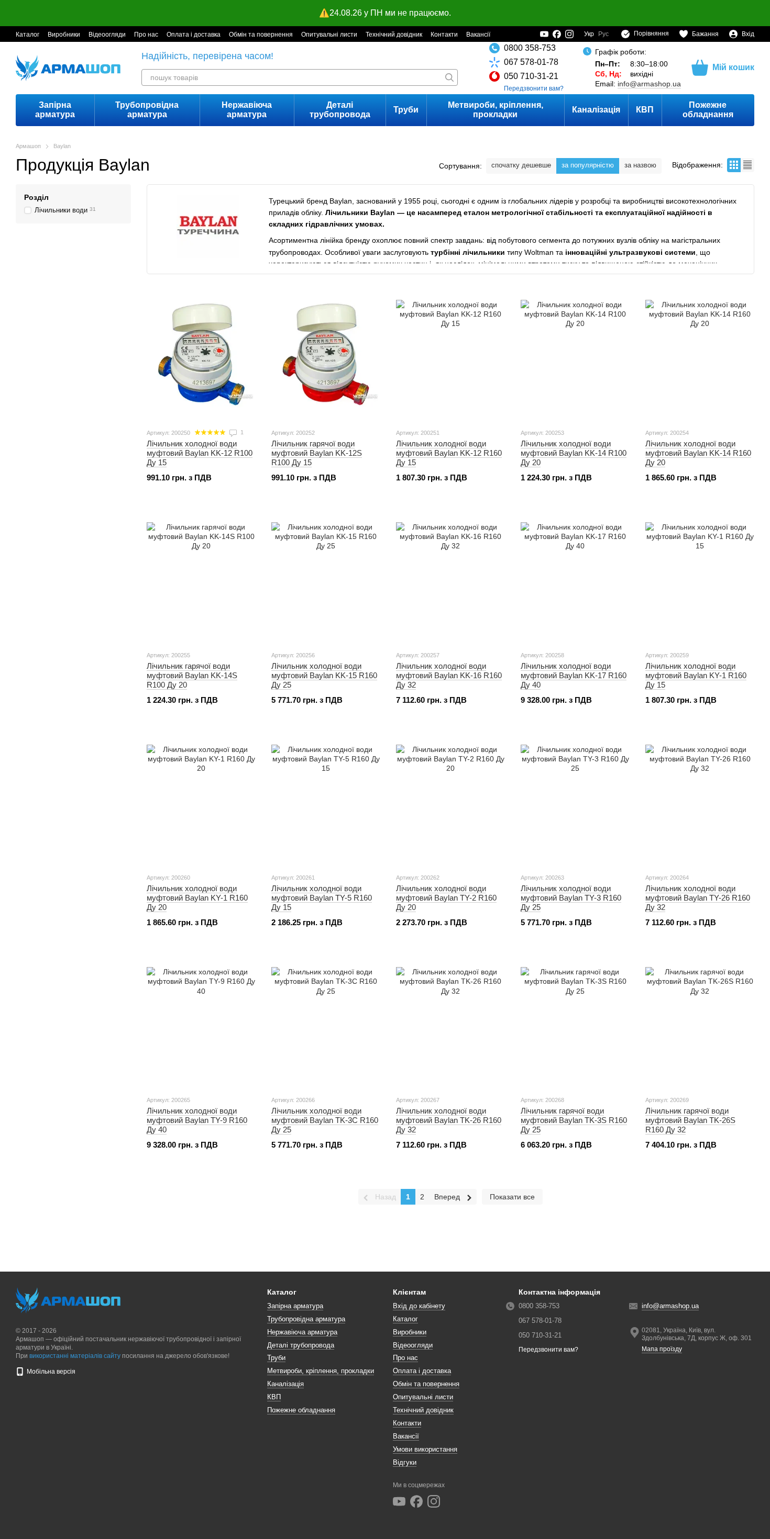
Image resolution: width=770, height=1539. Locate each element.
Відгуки (404, 1462)
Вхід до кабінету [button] (419, 1306)
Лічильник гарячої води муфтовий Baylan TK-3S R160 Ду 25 (574, 1120)
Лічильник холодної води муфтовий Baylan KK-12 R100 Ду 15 (199, 453)
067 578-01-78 (531, 62)
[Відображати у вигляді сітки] (734, 165)
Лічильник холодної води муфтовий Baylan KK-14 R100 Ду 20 (573, 453)
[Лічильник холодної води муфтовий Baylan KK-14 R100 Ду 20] (575, 354)
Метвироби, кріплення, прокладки (495, 109)
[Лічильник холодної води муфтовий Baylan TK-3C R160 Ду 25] (325, 1021)
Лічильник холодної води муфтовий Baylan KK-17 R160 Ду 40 (573, 675)
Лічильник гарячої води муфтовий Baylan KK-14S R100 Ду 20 (192, 675)
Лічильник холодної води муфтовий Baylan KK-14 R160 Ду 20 (698, 453)
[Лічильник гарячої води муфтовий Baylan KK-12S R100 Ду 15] (325, 354)
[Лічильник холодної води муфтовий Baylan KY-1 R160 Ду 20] (201, 799)
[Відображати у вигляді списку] (747, 165)
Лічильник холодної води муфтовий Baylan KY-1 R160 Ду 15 (695, 675)
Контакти (444, 34)
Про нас (146, 34)
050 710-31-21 (531, 76)
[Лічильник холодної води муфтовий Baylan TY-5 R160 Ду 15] (325, 799)
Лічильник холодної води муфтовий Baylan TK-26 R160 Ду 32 (448, 1120)
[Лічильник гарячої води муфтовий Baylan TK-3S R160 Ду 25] (575, 1021)
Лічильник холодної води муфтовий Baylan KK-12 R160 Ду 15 (449, 453)
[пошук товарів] (449, 77)
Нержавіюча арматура (247, 109)
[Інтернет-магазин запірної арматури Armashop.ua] (68, 1300)
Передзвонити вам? (534, 88)
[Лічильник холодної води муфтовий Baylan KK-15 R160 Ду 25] (325, 576)
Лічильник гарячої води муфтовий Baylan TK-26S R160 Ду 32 (690, 1120)
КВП (645, 109)
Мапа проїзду (662, 1349)
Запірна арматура (55, 109)
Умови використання (425, 1449)
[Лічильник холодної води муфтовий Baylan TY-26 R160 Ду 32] (699, 799)
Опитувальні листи (329, 34)
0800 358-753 (530, 47)
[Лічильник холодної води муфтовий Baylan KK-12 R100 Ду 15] (201, 354)
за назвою (640, 165)
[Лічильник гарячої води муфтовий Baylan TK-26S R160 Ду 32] (699, 1021)
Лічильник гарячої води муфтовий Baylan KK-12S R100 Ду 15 (316, 453)
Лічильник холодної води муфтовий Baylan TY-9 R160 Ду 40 (197, 1120)
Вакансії (478, 34)
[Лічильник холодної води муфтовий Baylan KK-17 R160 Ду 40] (575, 576)
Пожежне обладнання (708, 109)
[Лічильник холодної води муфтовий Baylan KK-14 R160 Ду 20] (699, 354)
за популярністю (588, 165)
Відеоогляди (107, 34)
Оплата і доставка (194, 34)
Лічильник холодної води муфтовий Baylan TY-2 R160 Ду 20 (446, 898)
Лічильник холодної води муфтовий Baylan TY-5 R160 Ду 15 (321, 898)
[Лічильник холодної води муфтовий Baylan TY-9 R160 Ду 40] (201, 1021)
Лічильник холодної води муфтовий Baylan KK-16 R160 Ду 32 (449, 675)
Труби (406, 109)
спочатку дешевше (521, 165)
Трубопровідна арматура (147, 109)
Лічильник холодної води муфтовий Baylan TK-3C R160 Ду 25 (324, 1120)
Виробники (64, 34)
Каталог (27, 34)
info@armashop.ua (649, 84)
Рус (603, 34)
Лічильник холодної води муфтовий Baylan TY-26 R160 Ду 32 (697, 898)
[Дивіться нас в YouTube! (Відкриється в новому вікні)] (544, 34)
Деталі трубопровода (340, 109)
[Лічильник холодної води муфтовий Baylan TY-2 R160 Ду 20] (450, 799)
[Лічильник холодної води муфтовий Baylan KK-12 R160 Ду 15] (450, 354)
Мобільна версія (50, 1371)
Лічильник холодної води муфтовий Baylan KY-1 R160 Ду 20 (197, 898)
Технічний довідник (394, 34)
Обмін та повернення (261, 34)
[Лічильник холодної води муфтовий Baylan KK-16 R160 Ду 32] (450, 576)
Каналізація (596, 109)
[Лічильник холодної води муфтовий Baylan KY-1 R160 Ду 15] (699, 576)
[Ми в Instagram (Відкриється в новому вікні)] (569, 34)
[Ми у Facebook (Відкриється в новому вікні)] (557, 34)
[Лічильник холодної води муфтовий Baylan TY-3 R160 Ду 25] (575, 799)
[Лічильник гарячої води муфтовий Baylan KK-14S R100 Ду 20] (201, 576)
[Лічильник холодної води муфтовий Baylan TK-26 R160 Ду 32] (450, 1021)
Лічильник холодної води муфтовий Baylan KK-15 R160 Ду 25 (324, 675)
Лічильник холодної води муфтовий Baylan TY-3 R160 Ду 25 (571, 898)
